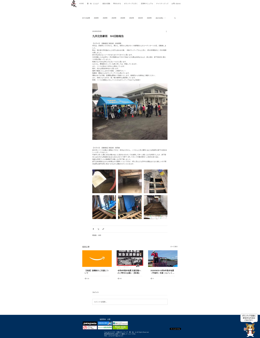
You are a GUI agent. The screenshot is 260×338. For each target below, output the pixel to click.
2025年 (105, 18)
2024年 (114, 18)
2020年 (149, 18)
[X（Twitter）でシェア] (98, 229)
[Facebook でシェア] (93, 229)
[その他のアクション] (166, 31)
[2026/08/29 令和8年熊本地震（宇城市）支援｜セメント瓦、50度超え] (163, 258)
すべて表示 (174, 246)
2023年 (122, 18)
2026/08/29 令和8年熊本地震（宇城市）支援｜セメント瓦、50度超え (162, 272)
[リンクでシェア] (103, 229)
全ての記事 (86, 18)
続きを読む (159, 18)
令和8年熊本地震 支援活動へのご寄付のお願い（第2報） (129, 272)
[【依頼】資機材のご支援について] (97, 258)
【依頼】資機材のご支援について (96, 272)
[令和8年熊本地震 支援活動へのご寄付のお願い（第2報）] (130, 258)
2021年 (140, 18)
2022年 (131, 18)
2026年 (96, 18)
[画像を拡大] (104, 181)
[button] (175, 18)
